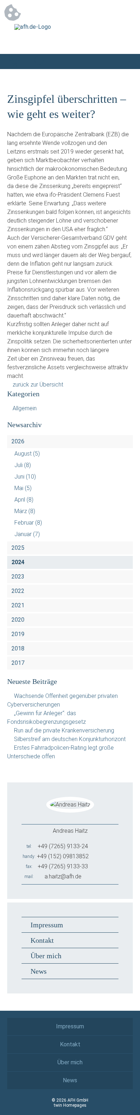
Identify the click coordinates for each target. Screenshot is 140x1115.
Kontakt (42, 940)
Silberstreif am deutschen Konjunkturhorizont (70, 739)
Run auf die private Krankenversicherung (64, 730)
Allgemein (25, 408)
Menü (125, 61)
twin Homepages (70, 1105)
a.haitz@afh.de (63, 876)
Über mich (46, 956)
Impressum (47, 925)
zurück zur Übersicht (38, 384)
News (39, 971)
